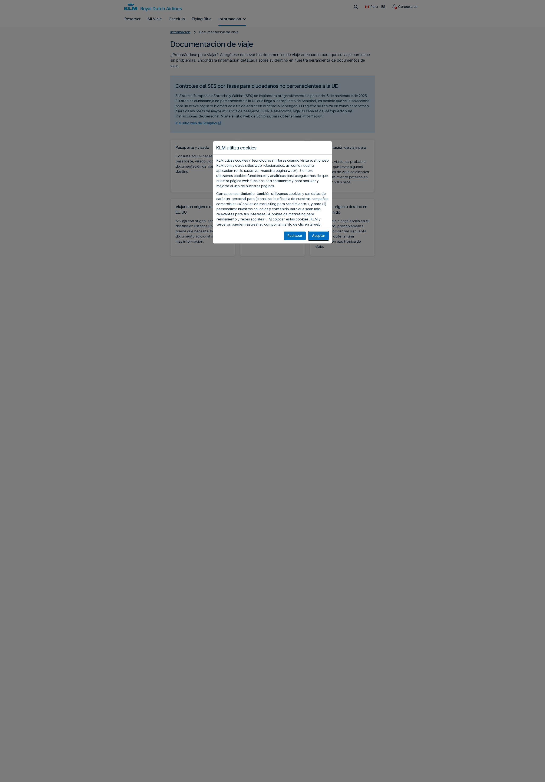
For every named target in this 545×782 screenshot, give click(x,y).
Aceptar (318, 236)
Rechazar (294, 236)
